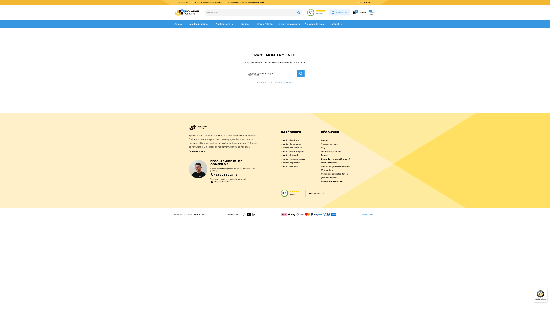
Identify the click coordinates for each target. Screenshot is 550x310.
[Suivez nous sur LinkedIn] (253, 214)
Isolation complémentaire (293, 159)
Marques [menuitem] (244, 24)
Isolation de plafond (290, 162)
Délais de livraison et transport (335, 159)
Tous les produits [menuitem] (198, 24)
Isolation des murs (290, 166)
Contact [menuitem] (334, 24)
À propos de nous (329, 144)
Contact (325, 140)
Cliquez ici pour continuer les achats (275, 82)
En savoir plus (196, 151)
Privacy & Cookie (200, 215)
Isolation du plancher (291, 144)
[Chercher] (298, 12)
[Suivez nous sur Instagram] (243, 215)
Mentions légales (329, 162)
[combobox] (249, 12)
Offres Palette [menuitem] (265, 24)
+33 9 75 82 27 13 (367, 2)
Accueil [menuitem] (178, 24)
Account (339, 12)
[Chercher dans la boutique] (301, 73)
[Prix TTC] (372, 11)
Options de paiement (331, 151)
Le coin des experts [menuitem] (289, 24)
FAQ (323, 147)
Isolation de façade (290, 155)
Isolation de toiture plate (292, 151)
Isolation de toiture (290, 140)
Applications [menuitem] (223, 24)
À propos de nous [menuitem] (315, 24)
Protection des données (332, 181)
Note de (184, 2)
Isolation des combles (291, 147)
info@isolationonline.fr (223, 182)
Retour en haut (367, 215)
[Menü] (545, 290)
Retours (325, 155)
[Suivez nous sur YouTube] (249, 214)
